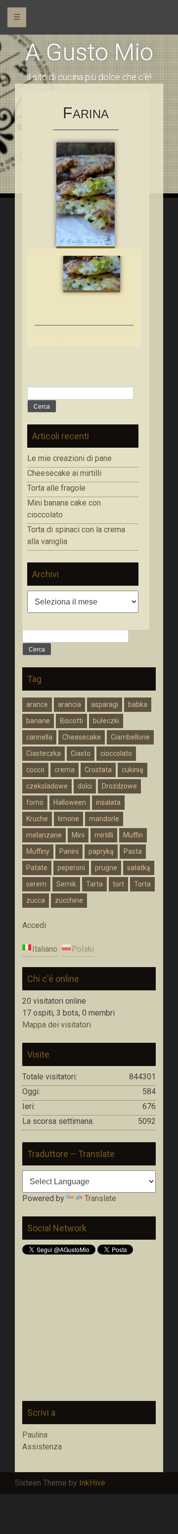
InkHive (92, 1483)
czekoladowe (47, 786)
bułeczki (106, 721)
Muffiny (37, 851)
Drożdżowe (119, 786)
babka (137, 704)
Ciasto (80, 753)
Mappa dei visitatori (56, 1024)
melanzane (44, 835)
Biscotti (71, 721)
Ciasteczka (43, 753)
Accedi (34, 925)
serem (36, 884)
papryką (101, 851)
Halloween (69, 802)
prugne (106, 868)
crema (64, 770)
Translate (100, 1198)
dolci (85, 786)
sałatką (138, 868)
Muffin (133, 835)
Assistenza (42, 1446)
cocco (35, 770)
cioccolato (116, 753)
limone (68, 819)
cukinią (132, 770)
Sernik (66, 884)
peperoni (71, 868)
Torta (142, 884)
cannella (39, 737)
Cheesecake (81, 737)
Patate (36, 868)
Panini (69, 851)
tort (118, 884)
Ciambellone (130, 737)
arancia (69, 704)
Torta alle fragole (56, 488)
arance (37, 704)
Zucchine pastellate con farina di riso (84, 334)
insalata (108, 802)
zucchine (69, 900)
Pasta (133, 851)
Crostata (98, 770)
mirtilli (103, 835)
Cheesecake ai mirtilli (64, 473)
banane (38, 721)
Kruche (37, 819)
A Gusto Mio (89, 52)
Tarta (94, 884)
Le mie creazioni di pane (69, 458)
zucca (35, 900)
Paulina (34, 1435)
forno (35, 802)
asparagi (104, 704)
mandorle (104, 819)
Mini (78, 835)
